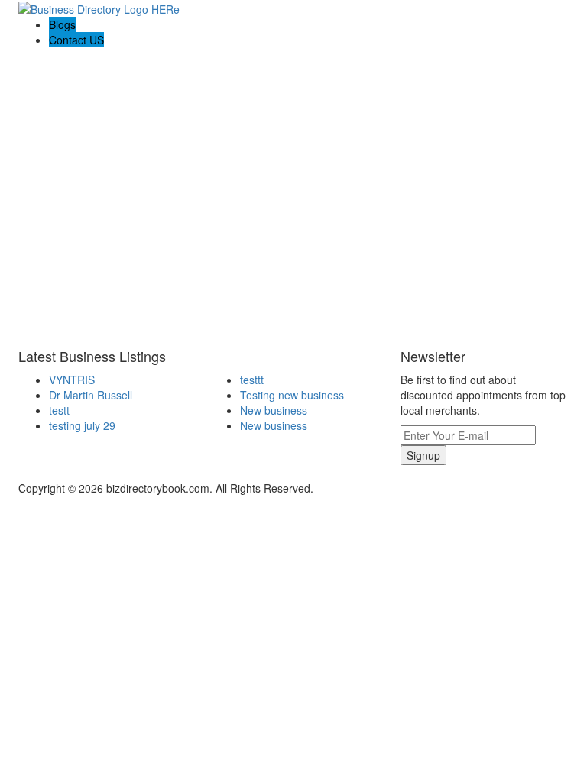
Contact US (76, 39)
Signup (423, 455)
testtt (252, 379)
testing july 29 (82, 425)
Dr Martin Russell (90, 394)
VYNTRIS (72, 379)
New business (273, 410)
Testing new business (292, 394)
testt (59, 410)
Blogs (62, 24)
